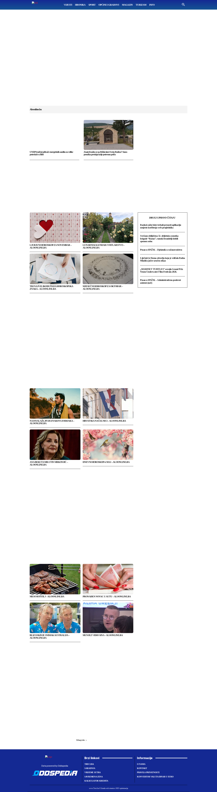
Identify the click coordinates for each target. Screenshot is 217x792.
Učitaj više (80, 740)
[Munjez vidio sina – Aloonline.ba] (108, 618)
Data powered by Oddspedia (54, 766)
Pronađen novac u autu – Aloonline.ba (107, 596)
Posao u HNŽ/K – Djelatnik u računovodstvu (161, 249)
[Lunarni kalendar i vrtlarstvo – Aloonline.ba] (108, 227)
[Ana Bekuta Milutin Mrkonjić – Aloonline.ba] (55, 444)
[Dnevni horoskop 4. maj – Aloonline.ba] (108, 444)
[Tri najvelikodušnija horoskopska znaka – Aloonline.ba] (55, 269)
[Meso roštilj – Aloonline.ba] (55, 579)
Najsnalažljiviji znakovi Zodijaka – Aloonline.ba (52, 422)
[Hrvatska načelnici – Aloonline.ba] (108, 403)
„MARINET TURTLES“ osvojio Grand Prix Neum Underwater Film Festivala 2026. (161, 270)
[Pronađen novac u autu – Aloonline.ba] (108, 579)
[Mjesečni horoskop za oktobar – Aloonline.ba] (108, 269)
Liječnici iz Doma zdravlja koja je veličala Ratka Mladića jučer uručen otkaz (162, 259)
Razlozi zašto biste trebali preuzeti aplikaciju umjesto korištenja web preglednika (160, 226)
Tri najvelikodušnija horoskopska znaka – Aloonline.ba (51, 287)
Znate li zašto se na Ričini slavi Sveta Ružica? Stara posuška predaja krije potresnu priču (105, 153)
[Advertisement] (108, 60)
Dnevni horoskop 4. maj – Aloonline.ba (106, 462)
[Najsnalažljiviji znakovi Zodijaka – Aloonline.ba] (55, 403)
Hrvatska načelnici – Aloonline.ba (104, 421)
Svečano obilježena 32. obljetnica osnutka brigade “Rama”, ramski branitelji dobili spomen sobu (159, 239)
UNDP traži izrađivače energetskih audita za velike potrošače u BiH (51, 153)
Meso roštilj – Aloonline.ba (47, 596)
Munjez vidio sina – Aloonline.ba (103, 635)
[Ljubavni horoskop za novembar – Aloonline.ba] (55, 227)
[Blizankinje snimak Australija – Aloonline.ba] (55, 618)
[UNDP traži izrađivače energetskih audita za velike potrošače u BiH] (54, 135)
